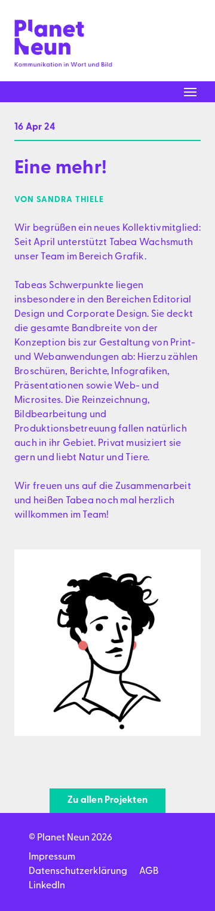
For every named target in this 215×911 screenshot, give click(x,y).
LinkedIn (47, 886)
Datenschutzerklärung (78, 871)
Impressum (52, 857)
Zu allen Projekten (107, 800)
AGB (148, 871)
